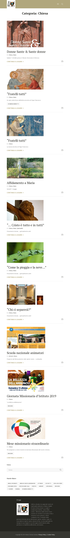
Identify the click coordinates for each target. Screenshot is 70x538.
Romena (17, 489)
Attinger (40, 483)
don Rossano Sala (24, 486)
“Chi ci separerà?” (19, 310)
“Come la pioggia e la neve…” (26, 267)
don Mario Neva (12, 486)
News (14, 55)
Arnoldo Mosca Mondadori (27, 483)
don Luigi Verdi (58, 483)
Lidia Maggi (49, 486)
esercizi (34, 486)
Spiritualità (20, 228)
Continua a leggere (14, 62)
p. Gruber (10, 489)
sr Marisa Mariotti (13, 104)
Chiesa (10, 55)
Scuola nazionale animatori (25, 353)
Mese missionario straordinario (28, 444)
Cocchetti (48, 483)
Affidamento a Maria (21, 183)
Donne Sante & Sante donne (26, 52)
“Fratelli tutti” (16, 94)
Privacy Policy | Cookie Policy (46, 534)
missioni (10, 406)
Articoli (11, 356)
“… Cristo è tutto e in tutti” (25, 225)
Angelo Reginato (12, 483)
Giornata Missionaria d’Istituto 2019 (31, 396)
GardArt (41, 486)
